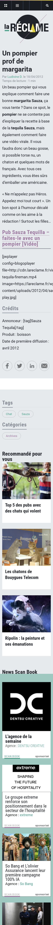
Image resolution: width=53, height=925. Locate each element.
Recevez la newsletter (35, 5)
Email (44, 366)
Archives (11, 436)
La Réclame (27, 28)
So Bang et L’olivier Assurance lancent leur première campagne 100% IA (25, 872)
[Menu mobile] (6, 5)
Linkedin (32, 366)
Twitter (20, 366)
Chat (9, 414)
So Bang (26, 884)
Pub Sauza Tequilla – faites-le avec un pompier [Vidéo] (25, 238)
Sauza (26, 414)
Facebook (7, 366)
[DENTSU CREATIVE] (26, 706)
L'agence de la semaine (18, 739)
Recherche (47, 5)
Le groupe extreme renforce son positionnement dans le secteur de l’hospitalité (26, 804)
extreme (26, 815)
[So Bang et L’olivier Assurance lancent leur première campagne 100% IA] (26, 847)
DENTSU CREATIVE (31, 746)
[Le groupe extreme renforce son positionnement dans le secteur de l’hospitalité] (26, 778)
